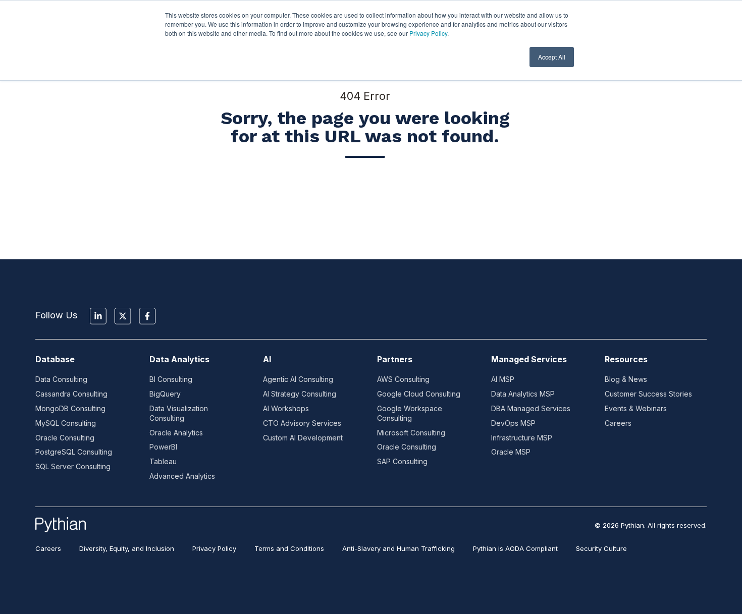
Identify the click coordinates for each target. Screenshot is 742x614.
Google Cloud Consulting (418, 393)
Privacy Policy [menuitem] (214, 548)
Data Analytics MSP (523, 393)
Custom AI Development (303, 437)
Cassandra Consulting (71, 393)
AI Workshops (286, 408)
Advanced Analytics (182, 476)
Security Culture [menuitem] (601, 548)
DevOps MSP (513, 423)
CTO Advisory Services (302, 423)
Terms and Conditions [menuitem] (289, 548)
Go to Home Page (365, 196)
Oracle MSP (511, 452)
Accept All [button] (551, 56)
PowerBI (163, 446)
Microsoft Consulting (411, 432)
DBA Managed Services (530, 408)
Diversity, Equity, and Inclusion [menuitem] (126, 548)
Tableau (163, 461)
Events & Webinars (636, 408)
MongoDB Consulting (70, 408)
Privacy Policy (428, 33)
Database (55, 359)
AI (267, 359)
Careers (618, 423)
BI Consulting (170, 379)
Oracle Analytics (176, 432)
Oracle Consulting (64, 437)
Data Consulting (61, 379)
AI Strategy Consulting (299, 393)
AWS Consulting (403, 379)
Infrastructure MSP (521, 437)
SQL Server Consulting (73, 466)
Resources (626, 359)
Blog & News (626, 379)
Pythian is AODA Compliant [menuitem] (515, 548)
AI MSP (502, 379)
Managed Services (529, 359)
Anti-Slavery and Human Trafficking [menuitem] (398, 548)
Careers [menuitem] (48, 548)
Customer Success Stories (648, 393)
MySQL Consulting (65, 423)
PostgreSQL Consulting (73, 452)
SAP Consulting (402, 461)
